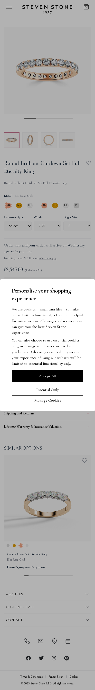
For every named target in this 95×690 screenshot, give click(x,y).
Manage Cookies (47, 400)
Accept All (47, 376)
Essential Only (47, 389)
